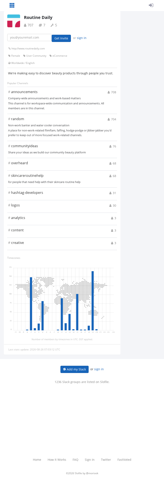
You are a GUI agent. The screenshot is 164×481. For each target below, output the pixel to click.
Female (15, 56)
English (30, 63)
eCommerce (60, 56)
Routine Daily (38, 17)
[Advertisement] (82, 416)
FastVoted (124, 460)
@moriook (92, 473)
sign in (81, 38)
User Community (36, 56)
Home (37, 460)
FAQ (75, 460)
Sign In (90, 460)
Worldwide (17, 63)
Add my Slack (76, 369)
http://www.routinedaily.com (28, 48)
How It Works (57, 460)
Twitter (106, 460)
